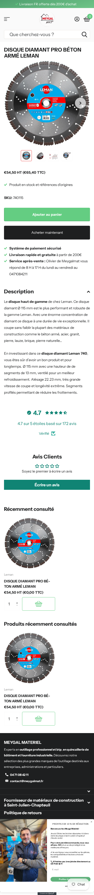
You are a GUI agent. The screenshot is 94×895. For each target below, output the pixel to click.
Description (19, 291)
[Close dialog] (91, 821)
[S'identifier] (76, 19)
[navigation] (26, 155)
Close (47, 791)
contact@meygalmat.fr (26, 781)
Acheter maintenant (47, 232)
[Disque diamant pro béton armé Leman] (29, 543)
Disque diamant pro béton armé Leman (27, 584)
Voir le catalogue (7, 19)
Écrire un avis (47, 484)
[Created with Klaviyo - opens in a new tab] (47, 893)
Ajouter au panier (47, 214)
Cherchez (84, 34)
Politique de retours (23, 812)
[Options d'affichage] (38, 604)
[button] (80, 103)
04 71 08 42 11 (19, 775)
